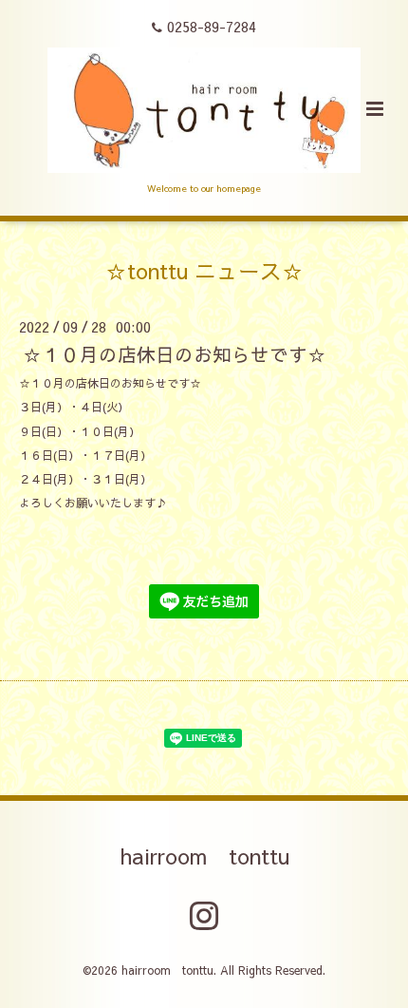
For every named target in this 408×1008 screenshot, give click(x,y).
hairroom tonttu (204, 855)
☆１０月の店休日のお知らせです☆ (174, 354)
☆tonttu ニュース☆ (204, 269)
